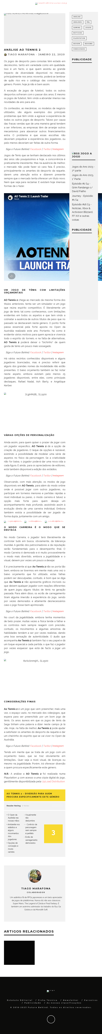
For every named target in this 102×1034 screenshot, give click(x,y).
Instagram (58, 149)
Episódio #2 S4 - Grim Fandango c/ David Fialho (82, 187)
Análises (77, 22)
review (76, 43)
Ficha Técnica (48, 1000)
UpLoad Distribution (53, 781)
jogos (88, 27)
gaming (76, 27)
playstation (79, 38)
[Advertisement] (83, 107)
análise (77, 16)
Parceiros (91, 1000)
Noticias (77, 33)
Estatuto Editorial (20, 1000)
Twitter (47, 149)
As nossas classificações (64, 1003)
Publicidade (32, 1003)
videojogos (79, 49)
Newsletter (71, 1000)
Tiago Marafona (21, 54)
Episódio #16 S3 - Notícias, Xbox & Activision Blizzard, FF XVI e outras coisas (82, 212)
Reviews (89, 43)
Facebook (35, 149)
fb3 (88, 22)
